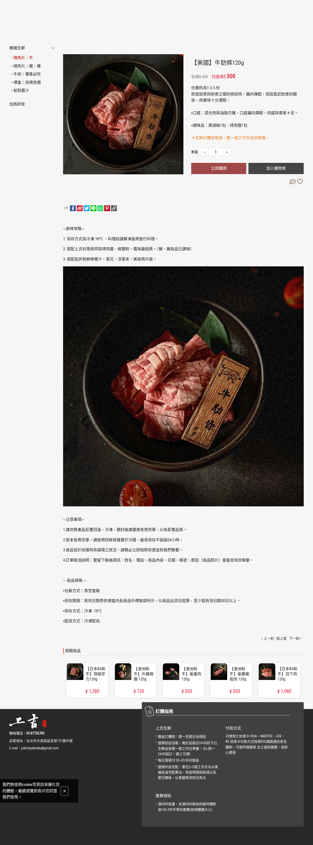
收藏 (300, 181)
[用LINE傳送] (93, 208)
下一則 (294, 638)
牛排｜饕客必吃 (27, 74)
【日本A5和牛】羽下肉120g (287, 674)
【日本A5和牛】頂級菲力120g (95, 674)
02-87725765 (35, 733)
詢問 (292, 181)
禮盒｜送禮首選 (27, 82)
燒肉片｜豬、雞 (27, 66)
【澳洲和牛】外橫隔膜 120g (143, 674)
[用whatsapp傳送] (100, 208)
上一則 (269, 638)
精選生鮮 (17, 48)
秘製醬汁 (21, 90)
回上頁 (281, 638)
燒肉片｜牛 (23, 57)
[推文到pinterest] (107, 208)
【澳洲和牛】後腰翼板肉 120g (239, 674)
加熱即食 (17, 104)
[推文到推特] (86, 208)
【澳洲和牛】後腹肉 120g (191, 674)
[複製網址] (114, 208)
